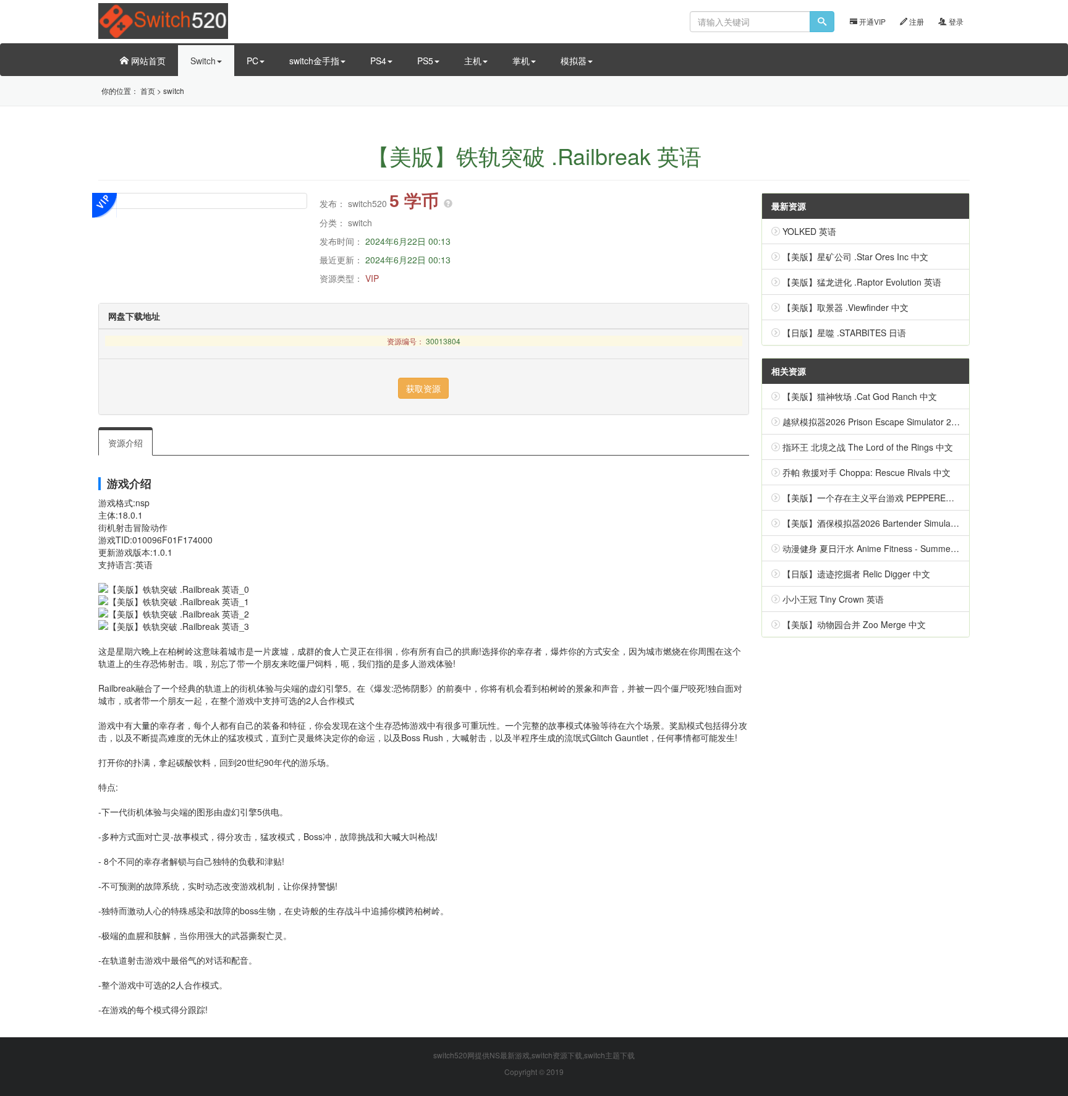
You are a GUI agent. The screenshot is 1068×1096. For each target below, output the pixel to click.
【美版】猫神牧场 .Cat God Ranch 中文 (859, 396)
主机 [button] (472, 60)
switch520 (367, 203)
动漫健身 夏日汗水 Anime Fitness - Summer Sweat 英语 (891, 548)
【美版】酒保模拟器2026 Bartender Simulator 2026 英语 (892, 523)
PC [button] (252, 60)
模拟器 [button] (574, 60)
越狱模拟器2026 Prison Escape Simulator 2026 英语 (884, 421)
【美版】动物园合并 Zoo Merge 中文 (854, 624)
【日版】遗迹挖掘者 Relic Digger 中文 (856, 573)
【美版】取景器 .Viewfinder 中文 (845, 307)
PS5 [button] (425, 60)
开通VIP (871, 21)
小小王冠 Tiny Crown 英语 (833, 599)
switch (173, 90)
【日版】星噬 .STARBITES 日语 (844, 332)
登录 (955, 21)
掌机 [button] (521, 60)
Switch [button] (203, 60)
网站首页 (147, 60)
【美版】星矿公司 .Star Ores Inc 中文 (855, 256)
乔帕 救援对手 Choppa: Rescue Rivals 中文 (866, 472)
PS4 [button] (378, 60)
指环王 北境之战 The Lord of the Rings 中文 (867, 447)
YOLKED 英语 (809, 231)
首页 (147, 90)
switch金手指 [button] (314, 60)
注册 (915, 21)
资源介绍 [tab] (125, 442)
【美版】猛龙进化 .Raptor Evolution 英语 (861, 282)
